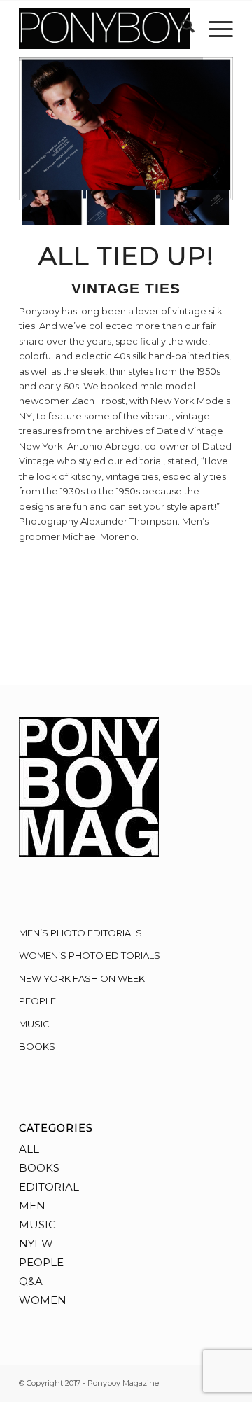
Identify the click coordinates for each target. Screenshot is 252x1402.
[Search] (181, 29)
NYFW (36, 1243)
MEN (32, 1205)
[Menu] (214, 29)
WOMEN (42, 1300)
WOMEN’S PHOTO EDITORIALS (89, 955)
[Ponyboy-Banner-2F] (104, 29)
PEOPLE (37, 1000)
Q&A (31, 1281)
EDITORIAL (49, 1186)
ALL (29, 1148)
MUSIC (34, 1023)
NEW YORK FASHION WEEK (82, 978)
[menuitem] (181, 29)
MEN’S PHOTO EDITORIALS (80, 932)
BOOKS (37, 1046)
